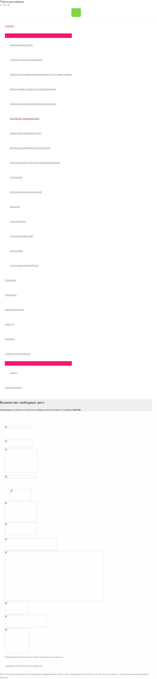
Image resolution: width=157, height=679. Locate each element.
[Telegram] (5, 5)
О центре (9, 26)
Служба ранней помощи (17, 354)
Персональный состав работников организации (35, 163)
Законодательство (14, 310)
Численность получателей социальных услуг (33, 104)
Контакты (9, 339)
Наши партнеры (18, 221)
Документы (10, 295)
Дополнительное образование (26, 192)
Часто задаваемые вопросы (24, 265)
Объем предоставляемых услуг (25, 133)
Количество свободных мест (24, 118)
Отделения (10, 280)
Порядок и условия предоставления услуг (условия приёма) (41, 74)
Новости (9, 324)
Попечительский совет (21, 236)
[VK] (1, 5)
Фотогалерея (16, 251)
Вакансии (15, 207)
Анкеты (13, 373)
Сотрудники (16, 177)
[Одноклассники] (8, 5)
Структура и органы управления (26, 60)
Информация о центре (21, 45)
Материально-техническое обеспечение (30, 148)
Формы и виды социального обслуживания (33, 89)
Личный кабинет (13, 387)
